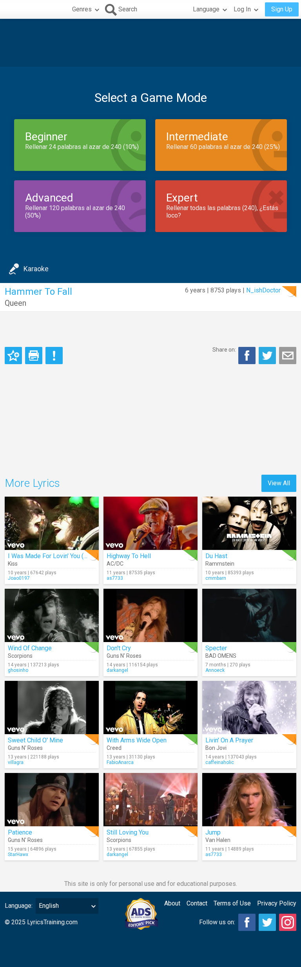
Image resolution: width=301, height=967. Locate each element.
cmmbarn (215, 578)
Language (206, 9)
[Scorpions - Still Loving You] (150, 799)
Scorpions (20, 656)
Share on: (224, 349)
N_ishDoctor (263, 290)
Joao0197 (19, 578)
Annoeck (215, 670)
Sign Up (281, 9)
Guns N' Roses (124, 656)
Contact (197, 903)
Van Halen (217, 840)
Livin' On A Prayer (229, 740)
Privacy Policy (276, 903)
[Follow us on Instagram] (287, 922)
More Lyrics (32, 483)
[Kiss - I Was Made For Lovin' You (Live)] (52, 523)
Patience (20, 832)
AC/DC (115, 564)
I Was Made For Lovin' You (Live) (52, 556)
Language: (19, 905)
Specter (216, 648)
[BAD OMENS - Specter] (249, 615)
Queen (15, 303)
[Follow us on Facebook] (247, 922)
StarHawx (18, 854)
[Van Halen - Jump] (249, 799)
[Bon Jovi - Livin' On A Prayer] (249, 707)
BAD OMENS (220, 656)
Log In (242, 9)
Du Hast (216, 556)
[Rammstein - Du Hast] (249, 523)
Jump (213, 832)
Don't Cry (119, 648)
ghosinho (18, 670)
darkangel (117, 670)
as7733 (115, 578)
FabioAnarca (120, 762)
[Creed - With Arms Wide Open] (150, 707)
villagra (16, 762)
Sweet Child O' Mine (35, 740)
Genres (82, 9)
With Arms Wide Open (137, 740)
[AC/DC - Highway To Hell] (150, 523)
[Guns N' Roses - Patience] (52, 799)
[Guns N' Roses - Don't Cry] (150, 615)
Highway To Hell (129, 556)
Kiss (13, 564)
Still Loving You (128, 832)
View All (279, 483)
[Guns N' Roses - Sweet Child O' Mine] (52, 707)
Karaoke (36, 269)
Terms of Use (232, 903)
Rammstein (219, 564)
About (172, 903)
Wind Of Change (30, 648)
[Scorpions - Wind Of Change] (52, 615)
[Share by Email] (287, 355)
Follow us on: (217, 922)
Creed (114, 748)
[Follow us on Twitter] (267, 922)
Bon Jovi (216, 748)
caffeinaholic (219, 762)
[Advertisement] (150, 42)
